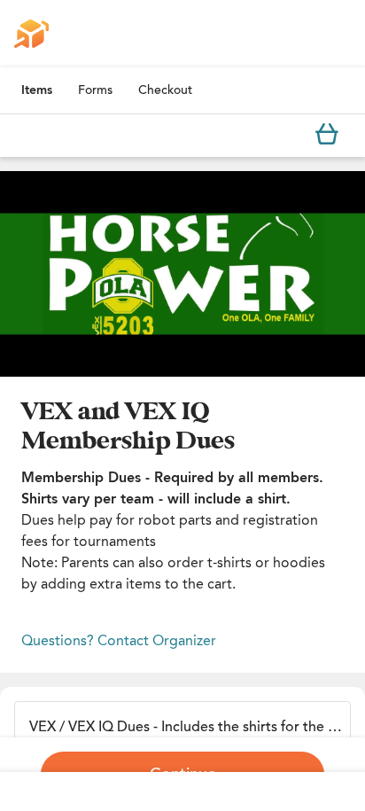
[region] (182, 274)
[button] (182, 274)
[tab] (36, 90)
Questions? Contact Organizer (118, 640)
